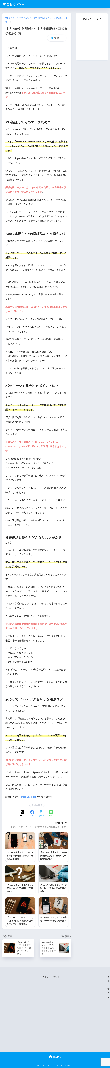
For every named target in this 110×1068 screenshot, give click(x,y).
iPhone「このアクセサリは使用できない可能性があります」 (38, 827)
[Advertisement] (93, 38)
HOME (56, 1056)
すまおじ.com (13, 4)
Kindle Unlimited (28, 797)
